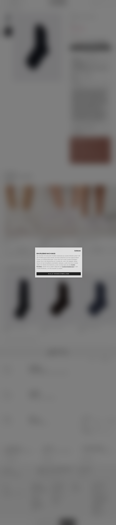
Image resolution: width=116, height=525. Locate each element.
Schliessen (77, 250)
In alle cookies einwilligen (58, 274)
